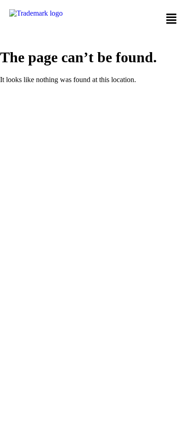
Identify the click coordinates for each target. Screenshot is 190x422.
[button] (140, 19)
